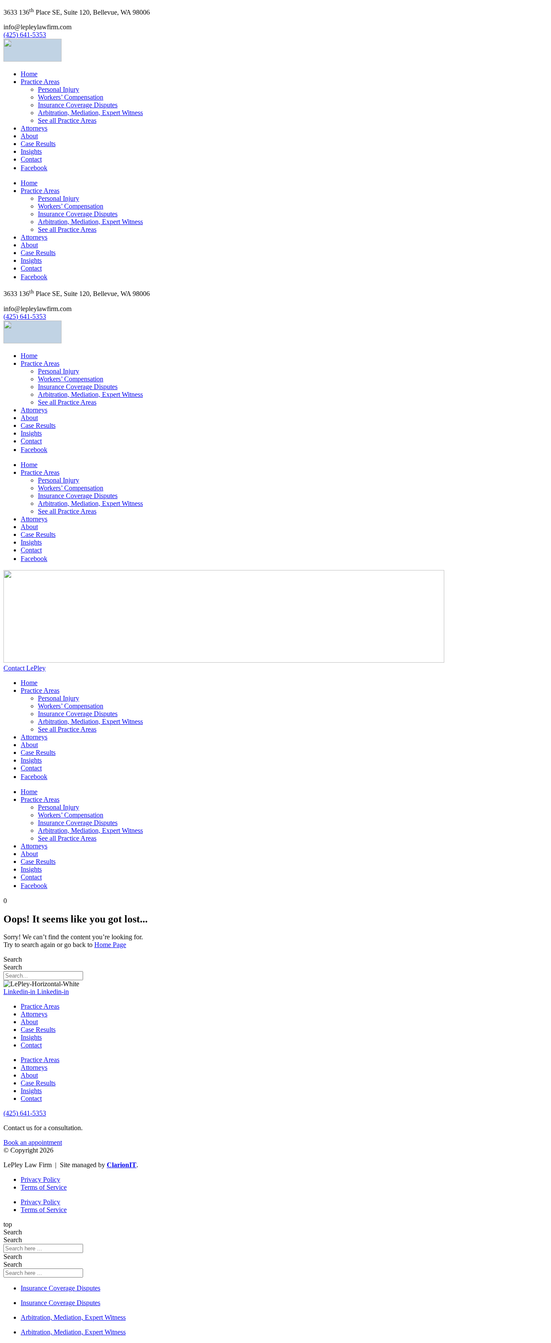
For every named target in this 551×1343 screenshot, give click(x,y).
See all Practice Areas (67, 120)
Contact (31, 159)
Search (12, 959)
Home (29, 74)
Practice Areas (40, 81)
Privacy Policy (40, 1179)
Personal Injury (58, 89)
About (29, 136)
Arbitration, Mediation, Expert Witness (90, 112)
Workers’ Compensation (70, 97)
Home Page (110, 944)
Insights (31, 151)
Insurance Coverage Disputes (78, 105)
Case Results (38, 143)
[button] (37, 27)
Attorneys (34, 128)
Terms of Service (44, 1187)
